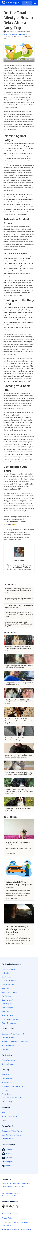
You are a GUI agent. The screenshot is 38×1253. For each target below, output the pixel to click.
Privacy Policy (7, 1218)
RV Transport (7, 996)
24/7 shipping (23, 34)
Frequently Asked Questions (12, 1086)
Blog (3, 1113)
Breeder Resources (9, 1064)
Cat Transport (7, 977)
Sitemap (5, 1120)
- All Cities (5, 973)
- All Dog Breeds (8, 1004)
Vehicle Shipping (8, 985)
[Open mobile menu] (35, 3)
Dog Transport (7, 1000)
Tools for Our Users (9, 1116)
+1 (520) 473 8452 (19, 1187)
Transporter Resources (10, 1045)
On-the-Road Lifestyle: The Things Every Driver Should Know (18, 929)
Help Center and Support (11, 1098)
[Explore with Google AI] (7, 1206)
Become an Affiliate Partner (12, 1131)
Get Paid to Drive (8, 1038)
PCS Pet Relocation (9, 981)
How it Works (7, 1079)
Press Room (6, 1094)
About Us (5, 1075)
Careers (5, 1090)
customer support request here (19, 1183)
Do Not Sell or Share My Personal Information (15, 1223)
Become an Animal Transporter (13, 1034)
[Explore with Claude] (17, 1206)
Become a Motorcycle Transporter (15, 1042)
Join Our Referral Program (12, 1135)
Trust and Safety (8, 1082)
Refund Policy (7, 1102)
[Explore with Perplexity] (10, 1206)
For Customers (13, 34)
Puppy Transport (8, 1060)
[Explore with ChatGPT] (3, 1206)
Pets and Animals (8, 969)
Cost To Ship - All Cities (10, 1019)
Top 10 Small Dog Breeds (18, 842)
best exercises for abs (20, 185)
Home (5, 34)
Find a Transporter (9, 1023)
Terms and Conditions (10, 1214)
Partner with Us (8, 1139)
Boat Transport (7, 1008)
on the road (8, 146)
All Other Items (7, 1015)
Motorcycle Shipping (9, 992)
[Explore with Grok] (14, 1206)
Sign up (5, 1049)
